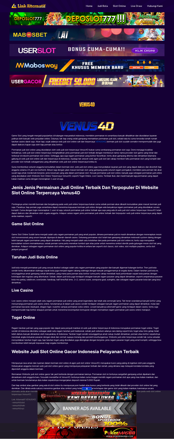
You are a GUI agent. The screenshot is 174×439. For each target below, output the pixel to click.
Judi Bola (103, 6)
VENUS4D (101, 141)
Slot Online (119, 6)
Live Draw (136, 6)
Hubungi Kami (155, 6)
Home (89, 6)
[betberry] (87, 396)
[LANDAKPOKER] (87, 420)
